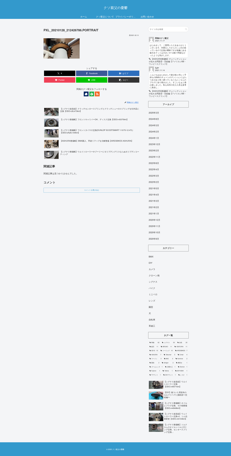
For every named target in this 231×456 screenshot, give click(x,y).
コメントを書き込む (91, 190)
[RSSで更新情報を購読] (97, 94)
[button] (123, 80)
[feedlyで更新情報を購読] (91, 94)
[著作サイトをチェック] (86, 94)
